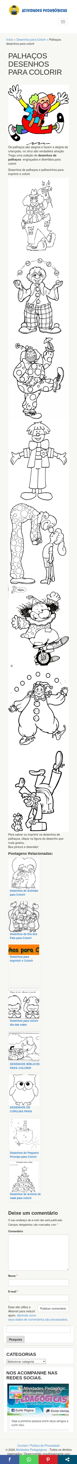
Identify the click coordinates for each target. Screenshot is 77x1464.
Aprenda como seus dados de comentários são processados (37, 1317)
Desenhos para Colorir (31, 39)
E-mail (13, 1291)
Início (9, 39)
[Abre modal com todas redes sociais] (67, 1459)
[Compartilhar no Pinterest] (48, 1459)
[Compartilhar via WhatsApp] (29, 1459)
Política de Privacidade (45, 1445)
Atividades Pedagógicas (31, 1449)
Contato (22, 1445)
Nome (12, 1276)
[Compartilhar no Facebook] (9, 1459)
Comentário (15, 1231)
